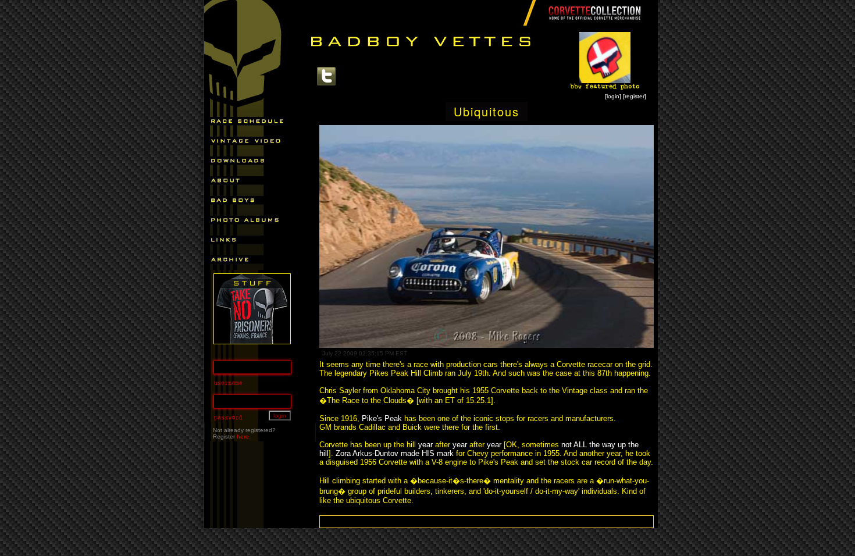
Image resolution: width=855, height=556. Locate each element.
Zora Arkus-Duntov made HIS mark (395, 453)
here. (244, 436)
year (425, 444)
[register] (634, 96)
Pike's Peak (382, 418)
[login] (613, 96)
